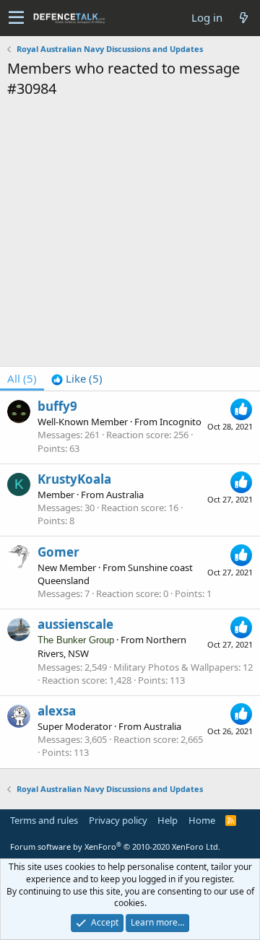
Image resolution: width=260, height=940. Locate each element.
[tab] (77, 379)
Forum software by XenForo (115, 846)
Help (167, 820)
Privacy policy (118, 820)
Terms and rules (44, 820)
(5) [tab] (22, 378)
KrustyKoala (74, 479)
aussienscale (75, 624)
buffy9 (57, 406)
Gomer (58, 552)
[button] (16, 18)
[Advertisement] (130, 236)
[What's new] (243, 17)
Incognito (181, 421)
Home (201, 820)
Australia (125, 494)
